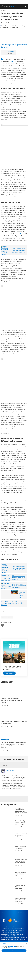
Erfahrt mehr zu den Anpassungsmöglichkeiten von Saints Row (19, 585)
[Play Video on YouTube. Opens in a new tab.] (14, 592)
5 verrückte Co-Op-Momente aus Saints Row (17, 603)
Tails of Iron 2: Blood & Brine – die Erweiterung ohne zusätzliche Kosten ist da (21, 861)
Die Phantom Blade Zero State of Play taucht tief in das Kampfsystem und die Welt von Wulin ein (13, 745)
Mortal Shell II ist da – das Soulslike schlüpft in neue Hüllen (20, 874)
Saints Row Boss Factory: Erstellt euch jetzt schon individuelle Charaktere (18, 250)
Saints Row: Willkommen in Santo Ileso (22, 594)
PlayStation (9, 6)
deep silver (3, 617)
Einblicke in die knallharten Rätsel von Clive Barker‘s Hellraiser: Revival (20, 899)
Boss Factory (19, 234)
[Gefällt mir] (8, 705)
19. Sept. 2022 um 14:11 (10, 772)
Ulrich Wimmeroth (10, 51)
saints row (10, 617)
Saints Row (13, 61)
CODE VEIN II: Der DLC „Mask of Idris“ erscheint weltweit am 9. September (20, 887)
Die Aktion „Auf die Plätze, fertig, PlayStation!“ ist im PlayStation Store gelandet (11, 700)
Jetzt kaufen (9, 673)
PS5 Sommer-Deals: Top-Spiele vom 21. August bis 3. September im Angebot (20, 822)
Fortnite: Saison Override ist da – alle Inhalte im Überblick (21, 835)
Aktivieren (14, 950)
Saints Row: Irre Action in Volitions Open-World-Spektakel (18, 577)
